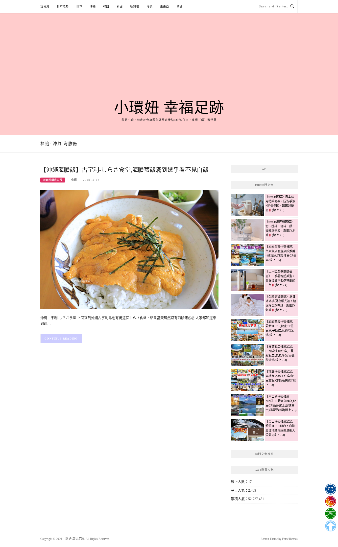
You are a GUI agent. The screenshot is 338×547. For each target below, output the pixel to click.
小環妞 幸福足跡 (169, 108)
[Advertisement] (169, 62)
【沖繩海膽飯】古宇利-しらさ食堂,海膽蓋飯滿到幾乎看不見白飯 (124, 170)
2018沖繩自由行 (52, 180)
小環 (74, 179)
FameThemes (290, 539)
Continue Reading (61, 338)
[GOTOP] (330, 526)
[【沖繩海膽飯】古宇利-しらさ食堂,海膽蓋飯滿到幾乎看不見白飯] (129, 249)
